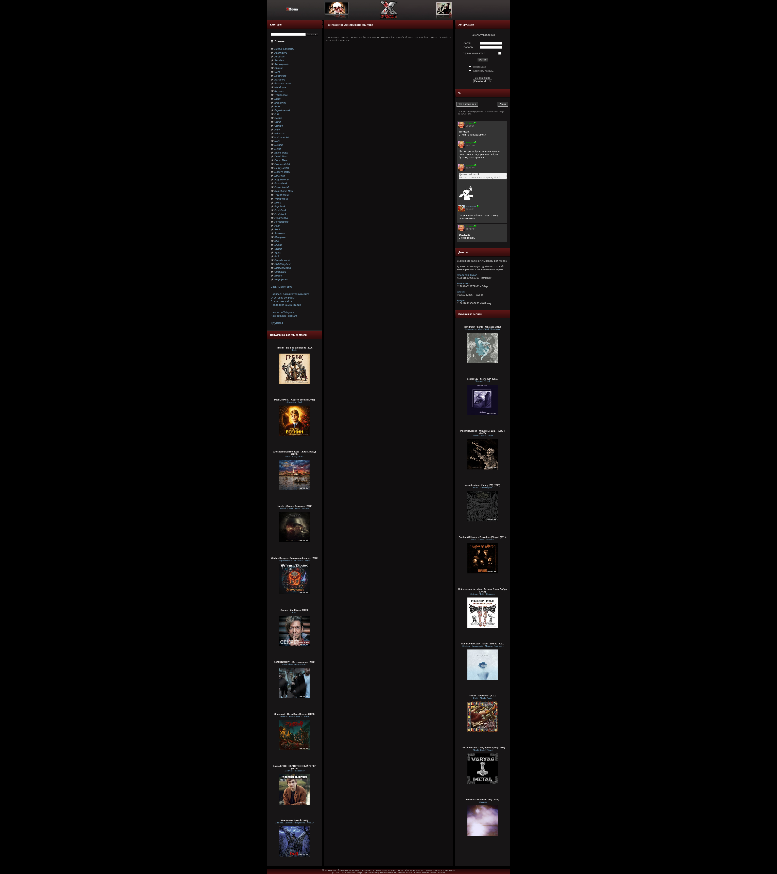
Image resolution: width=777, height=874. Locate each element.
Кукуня (461, 300)
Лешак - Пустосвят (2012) (482, 695)
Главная (279, 41)
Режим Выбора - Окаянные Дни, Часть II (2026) (482, 432)
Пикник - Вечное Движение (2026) (294, 347)
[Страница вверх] (323, 23)
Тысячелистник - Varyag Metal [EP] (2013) (482, 747)
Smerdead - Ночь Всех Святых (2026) (294, 714)
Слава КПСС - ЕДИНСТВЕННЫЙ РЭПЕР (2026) (294, 767)
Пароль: (468, 47)
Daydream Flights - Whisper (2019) (482, 327)
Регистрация (479, 67)
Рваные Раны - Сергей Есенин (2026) (294, 399)
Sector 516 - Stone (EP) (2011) (482, 379)
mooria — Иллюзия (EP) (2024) (482, 799)
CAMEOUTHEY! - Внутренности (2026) (294, 662)
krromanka (463, 283)
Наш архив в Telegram (284, 316)
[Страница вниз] (323, 27)
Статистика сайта (281, 301)
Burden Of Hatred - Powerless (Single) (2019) (482, 537)
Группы (277, 323)
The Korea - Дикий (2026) (294, 820)
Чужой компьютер (474, 53)
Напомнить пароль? (483, 71)
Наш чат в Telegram (282, 312)
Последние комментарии (286, 305)
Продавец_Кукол (467, 275)
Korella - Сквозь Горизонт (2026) (294, 506)
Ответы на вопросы (282, 297)
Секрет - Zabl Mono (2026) (294, 610)
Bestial (461, 292)
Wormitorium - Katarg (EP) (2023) (482, 485)
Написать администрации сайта (290, 294)
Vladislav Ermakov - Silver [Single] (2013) (482, 643)
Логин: (467, 43)
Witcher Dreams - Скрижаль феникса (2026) (294, 558)
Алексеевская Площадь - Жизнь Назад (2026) (294, 452)
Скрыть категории (281, 286)
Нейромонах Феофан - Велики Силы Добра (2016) (482, 590)
